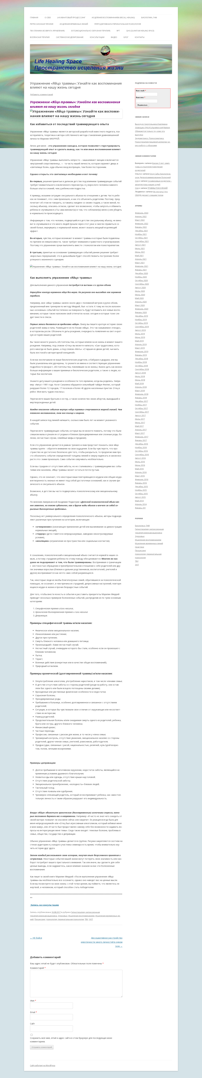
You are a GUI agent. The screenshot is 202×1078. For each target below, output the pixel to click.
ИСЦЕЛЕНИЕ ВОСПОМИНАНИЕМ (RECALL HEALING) (113, 17)
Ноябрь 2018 (141, 362)
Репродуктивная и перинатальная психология (117, 24)
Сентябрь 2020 (142, 284)
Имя (33, 1000)
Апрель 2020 (141, 301)
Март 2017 (140, 433)
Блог (126, 37)
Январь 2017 (141, 440)
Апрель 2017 (141, 429)
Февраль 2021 (141, 266)
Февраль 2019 (141, 351)
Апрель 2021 (141, 259)
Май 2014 (139, 500)
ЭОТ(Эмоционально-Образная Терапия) (90, 30)
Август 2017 (140, 415)
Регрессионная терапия (41, 24)
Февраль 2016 (141, 479)
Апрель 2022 (141, 216)
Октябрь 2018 (141, 365)
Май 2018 (139, 383)
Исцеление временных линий (149, 543)
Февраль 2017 (141, 436)
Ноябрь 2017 (141, 404)
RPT (118, 30)
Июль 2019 (140, 333)
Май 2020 (139, 298)
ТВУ (86, 919)
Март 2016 (140, 476)
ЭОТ (91, 919)
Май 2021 (139, 255)
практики (139, 547)
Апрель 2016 (141, 472)
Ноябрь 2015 (141, 490)
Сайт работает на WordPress (42, 1065)
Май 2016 (139, 468)
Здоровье (62, 915)
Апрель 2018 (141, 387)
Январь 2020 (141, 312)
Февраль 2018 (141, 394)
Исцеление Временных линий (74, 24)
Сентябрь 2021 (142, 241)
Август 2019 (140, 330)
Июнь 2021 (140, 252)
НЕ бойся (36, 937)
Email (33, 1012)
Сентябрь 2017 (142, 412)
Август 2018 (140, 372)
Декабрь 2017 (141, 401)
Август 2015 (140, 497)
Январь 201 (140, 508)
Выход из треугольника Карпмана (151, 124)
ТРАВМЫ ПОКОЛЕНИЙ (158, 188)
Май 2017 (139, 426)
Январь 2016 (141, 483)
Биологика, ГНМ (142, 525)
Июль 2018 (140, 376)
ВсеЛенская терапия (40, 37)
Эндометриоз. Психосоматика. (149, 138)
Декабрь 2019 (141, 316)
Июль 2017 (140, 419)
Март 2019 (140, 348)
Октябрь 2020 (141, 280)
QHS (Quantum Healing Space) (140, 30)
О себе (48, 17)
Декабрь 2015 (141, 486)
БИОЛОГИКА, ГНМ (149, 17)
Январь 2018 (141, 397)
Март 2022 (140, 220)
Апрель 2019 (141, 344)
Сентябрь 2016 (142, 454)
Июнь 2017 (140, 422)
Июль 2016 (140, 461)
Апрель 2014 (141, 504)
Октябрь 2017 (141, 408)
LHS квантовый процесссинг (71, 17)
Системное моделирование (69, 37)
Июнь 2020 (140, 294)
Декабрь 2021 (141, 230)
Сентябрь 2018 (142, 369)
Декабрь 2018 (141, 358)
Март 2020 (140, 305)
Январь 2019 (141, 355)
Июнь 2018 (140, 380)
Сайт (32, 1023)
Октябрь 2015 (141, 493)
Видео (114, 37)
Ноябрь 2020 (141, 277)
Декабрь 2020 (141, 273)
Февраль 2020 (141, 309)
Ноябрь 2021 (141, 234)
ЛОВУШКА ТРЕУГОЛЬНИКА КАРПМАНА (152, 127)
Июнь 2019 (140, 337)
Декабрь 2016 (141, 444)
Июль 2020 (140, 291)
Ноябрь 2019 (141, 319)
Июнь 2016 (140, 465)
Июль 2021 (140, 248)
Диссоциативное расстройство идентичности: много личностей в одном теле (101, 942)
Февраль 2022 (141, 223)
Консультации (97, 37)
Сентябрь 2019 (142, 326)
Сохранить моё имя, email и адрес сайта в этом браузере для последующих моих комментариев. (71, 1040)
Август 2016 (140, 458)
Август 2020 (140, 287)
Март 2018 (140, 390)
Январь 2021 (141, 269)
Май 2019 (139, 340)
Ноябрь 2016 (141, 447)
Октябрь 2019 (141, 323)
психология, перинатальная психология (65, 919)
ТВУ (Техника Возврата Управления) (47, 30)
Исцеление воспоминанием (81, 915)
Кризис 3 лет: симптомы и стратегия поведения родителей (152, 167)
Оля (137, 181)
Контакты (139, 37)
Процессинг (39, 919)
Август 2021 (140, 245)
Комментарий (38, 968)
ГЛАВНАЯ (34, 17)
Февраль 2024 (141, 213)
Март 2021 (140, 262)
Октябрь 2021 (141, 237)
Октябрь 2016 (141, 451)
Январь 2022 (141, 227)
